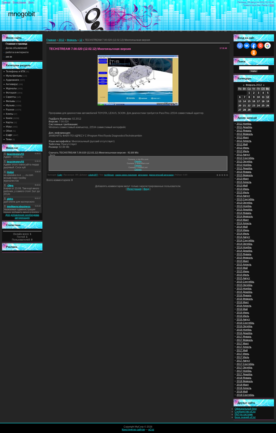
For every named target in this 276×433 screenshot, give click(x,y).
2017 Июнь (243, 353)
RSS (272, 5)
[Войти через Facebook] (254, 46)
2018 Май (242, 391)
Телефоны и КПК (15, 71)
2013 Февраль (245, 175)
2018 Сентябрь (245, 395)
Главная (6, 2)
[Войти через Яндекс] (260, 46)
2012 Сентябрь (245, 158)
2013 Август (243, 195)
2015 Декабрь (244, 292)
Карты (9, 122)
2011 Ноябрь (244, 123)
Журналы (11, 88)
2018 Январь (244, 377)
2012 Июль (243, 151)
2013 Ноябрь (244, 206)
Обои (9, 130)
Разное (10, 109)
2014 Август (243, 237)
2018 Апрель (244, 388)
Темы (9, 139)
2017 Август (243, 360)
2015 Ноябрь (244, 288)
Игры (9, 126)
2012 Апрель (244, 141)
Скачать (138, 161)
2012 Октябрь (244, 161)
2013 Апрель (244, 182)
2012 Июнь (243, 147)
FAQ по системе (244, 414)
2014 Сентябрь (245, 240)
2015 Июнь (243, 271)
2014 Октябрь (244, 244)
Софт (9, 135)
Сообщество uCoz (245, 411)
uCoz (151, 429)
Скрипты (11, 97)
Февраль (72, 40)
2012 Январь (244, 130)
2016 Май (242, 309)
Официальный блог (246, 408)
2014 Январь (244, 213)
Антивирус (12, 84)
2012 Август (243, 154)
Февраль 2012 (254, 85)
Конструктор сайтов (133, 429)
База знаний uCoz (245, 417)
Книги (9, 118)
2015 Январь (244, 254)
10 (258, 97)
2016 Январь (244, 295)
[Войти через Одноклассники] (254, 53)
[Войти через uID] (240, 46)
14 (244, 101)
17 (258, 101)
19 (267, 101)
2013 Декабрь (244, 209)
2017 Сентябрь (245, 364)
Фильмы (10, 101)
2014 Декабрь (244, 250)
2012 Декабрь (244, 168)
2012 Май (242, 144)
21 (244, 105)
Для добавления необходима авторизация (22, 216)
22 (249, 105)
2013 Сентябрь (245, 199)
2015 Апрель (244, 264)
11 (263, 97)
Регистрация (19, 2)
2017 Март (243, 343)
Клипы (9, 113)
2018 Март (243, 384)
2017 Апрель (244, 347)
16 (253, 101)
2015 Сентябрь (245, 281)
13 (239, 101)
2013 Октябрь (244, 202)
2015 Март (243, 261)
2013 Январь (244, 171)
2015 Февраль (245, 257)
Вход (31, 2)
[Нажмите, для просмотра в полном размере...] (138, 104)
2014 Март (243, 220)
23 (253, 105)
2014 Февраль (245, 216)
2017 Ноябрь (244, 371)
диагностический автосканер (161, 175)
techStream (109, 175)
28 (244, 109)
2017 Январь (244, 336)
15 (249, 101)
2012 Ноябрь (244, 165)
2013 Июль (243, 192)
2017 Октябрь (244, 367)
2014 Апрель (244, 223)
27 (239, 109)
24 (258, 105)
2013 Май (242, 185)
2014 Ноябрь (244, 247)
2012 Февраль (245, 134)
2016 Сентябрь (245, 323)
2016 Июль (243, 316)
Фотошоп (11, 92)
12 (80, 40)
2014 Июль (243, 233)
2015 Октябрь (244, 285)
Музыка (10, 105)
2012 (61, 40)
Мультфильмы (14, 75)
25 (263, 105)
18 (263, 101)
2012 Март (243, 137)
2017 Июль (243, 357)
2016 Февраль (245, 298)
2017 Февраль (245, 340)
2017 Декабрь (244, 374)
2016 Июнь (243, 312)
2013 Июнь (243, 189)
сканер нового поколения (126, 175)
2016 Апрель (244, 305)
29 (249, 109)
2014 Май (242, 226)
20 (239, 105)
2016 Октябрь (244, 326)
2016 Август (243, 319)
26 (267, 105)
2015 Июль (243, 274)
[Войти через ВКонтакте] (247, 46)
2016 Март (243, 302)
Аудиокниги (12, 80)
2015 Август (243, 278)
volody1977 (93, 175)
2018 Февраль (245, 381)
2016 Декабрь (244, 333)
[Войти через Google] (267, 45)
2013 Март (243, 178)
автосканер (143, 175)
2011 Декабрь (244, 127)
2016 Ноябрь (244, 329)
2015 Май (242, 268)
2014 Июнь (243, 230)
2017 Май (242, 350)
